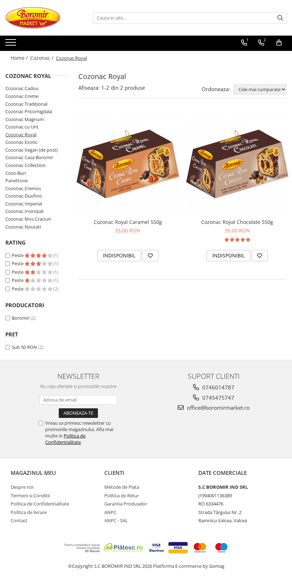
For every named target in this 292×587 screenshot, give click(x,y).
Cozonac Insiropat (24, 211)
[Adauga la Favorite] (150, 255)
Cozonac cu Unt (21, 127)
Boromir (20, 318)
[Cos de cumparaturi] (279, 43)
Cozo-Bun (15, 173)
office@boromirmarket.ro (218, 407)
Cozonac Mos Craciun (28, 219)
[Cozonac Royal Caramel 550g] (128, 164)
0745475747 (217, 397)
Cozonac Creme (21, 96)
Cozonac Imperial (23, 203)
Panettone (16, 180)
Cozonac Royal (20, 134)
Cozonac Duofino (23, 196)
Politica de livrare (29, 512)
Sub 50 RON (24, 347)
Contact (19, 520)
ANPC (110, 512)
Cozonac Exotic (21, 142)
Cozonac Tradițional (26, 104)
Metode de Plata (121, 487)
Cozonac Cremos (23, 188)
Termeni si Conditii (30, 495)
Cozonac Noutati (23, 227)
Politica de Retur (121, 495)
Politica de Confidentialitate (65, 439)
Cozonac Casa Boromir (29, 157)
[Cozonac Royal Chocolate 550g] (237, 164)
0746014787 (217, 387)
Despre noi (22, 487)
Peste (18, 255)
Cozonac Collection (25, 165)
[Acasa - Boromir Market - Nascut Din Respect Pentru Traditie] (41, 17)
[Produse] (11, 44)
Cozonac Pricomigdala (28, 111)
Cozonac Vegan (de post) (31, 150)
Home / (20, 57)
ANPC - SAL (116, 520)
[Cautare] (280, 18)
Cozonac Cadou (21, 88)
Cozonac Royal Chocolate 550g (237, 222)
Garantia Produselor (125, 503)
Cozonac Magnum (24, 119)
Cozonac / (42, 57)
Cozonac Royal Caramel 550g (128, 222)
